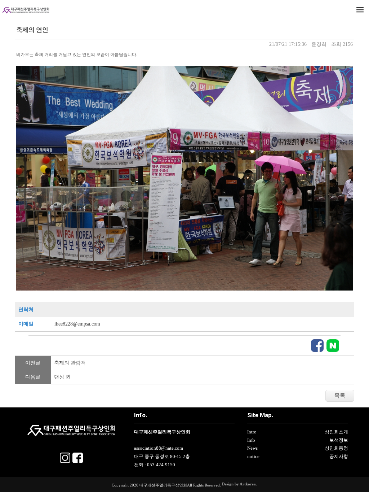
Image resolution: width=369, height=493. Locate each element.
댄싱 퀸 (62, 377)
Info (251, 440)
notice (253, 456)
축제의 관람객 (70, 363)
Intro (252, 432)
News (252, 448)
